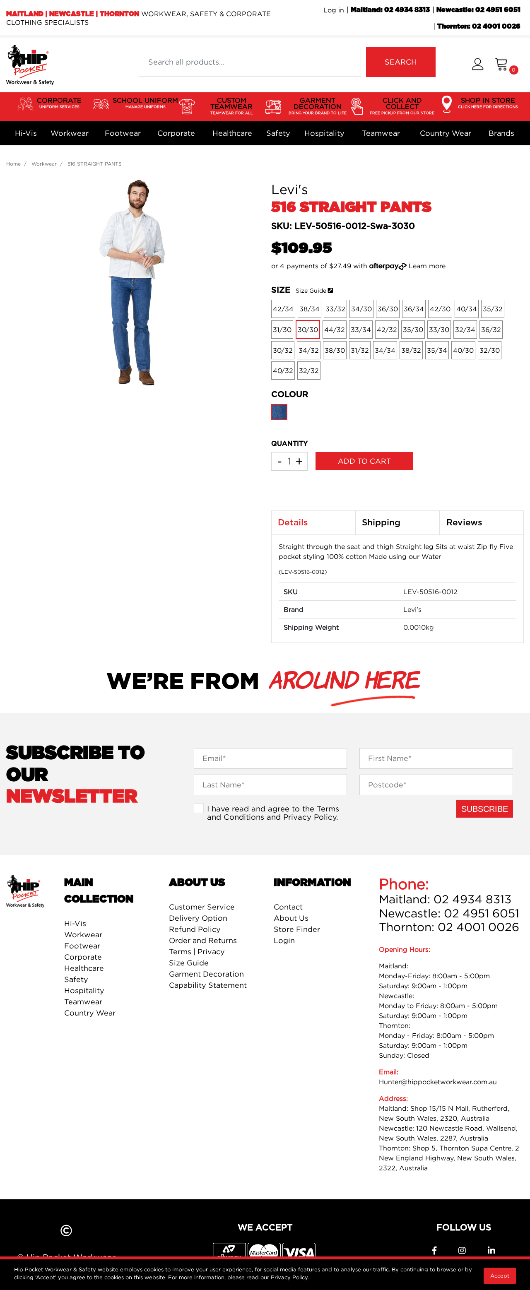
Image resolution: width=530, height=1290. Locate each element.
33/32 (335, 309)
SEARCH (401, 62)
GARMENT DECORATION (318, 105)
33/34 (361, 329)
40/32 (283, 370)
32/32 (309, 370)
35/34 (437, 350)
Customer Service (202, 907)
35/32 (493, 309)
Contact (288, 907)
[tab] (313, 522)
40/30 (463, 350)
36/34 (414, 309)
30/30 (308, 329)
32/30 (489, 350)
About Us (291, 918)
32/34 (465, 329)
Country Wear (445, 133)
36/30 (388, 309)
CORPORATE (59, 102)
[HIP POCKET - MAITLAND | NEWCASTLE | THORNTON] (30, 64)
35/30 (413, 329)
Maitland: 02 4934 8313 (390, 10)
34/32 (309, 350)
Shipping (381, 522)
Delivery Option (198, 918)
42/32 (387, 329)
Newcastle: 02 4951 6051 (478, 10)
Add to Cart (364, 461)
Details (293, 522)
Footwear (123, 133)
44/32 (334, 329)
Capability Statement (208, 985)
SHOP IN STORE (488, 102)
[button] (477, 65)
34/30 (361, 309)
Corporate (176, 133)
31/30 (282, 329)
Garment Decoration (206, 974)
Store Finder (297, 929)
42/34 (283, 309)
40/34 (466, 309)
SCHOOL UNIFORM (145, 102)
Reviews (464, 522)
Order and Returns (203, 940)
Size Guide (311, 290)
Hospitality (324, 133)
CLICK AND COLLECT (402, 105)
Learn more (427, 266)
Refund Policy (195, 929)
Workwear (70, 133)
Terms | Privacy (197, 951)
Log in (333, 10)
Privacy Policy (309, 817)
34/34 (385, 350)
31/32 (360, 350)
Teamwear (381, 133)
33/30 (439, 329)
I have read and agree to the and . (273, 812)
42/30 (440, 309)
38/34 (309, 309)
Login (284, 940)
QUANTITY (289, 443)
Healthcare (232, 133)
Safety (278, 133)
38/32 (411, 350)
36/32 (491, 329)
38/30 (335, 350)
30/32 (283, 350)
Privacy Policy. (290, 1277)
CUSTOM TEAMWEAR (231, 105)
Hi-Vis (26, 133)
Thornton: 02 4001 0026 (478, 26)
